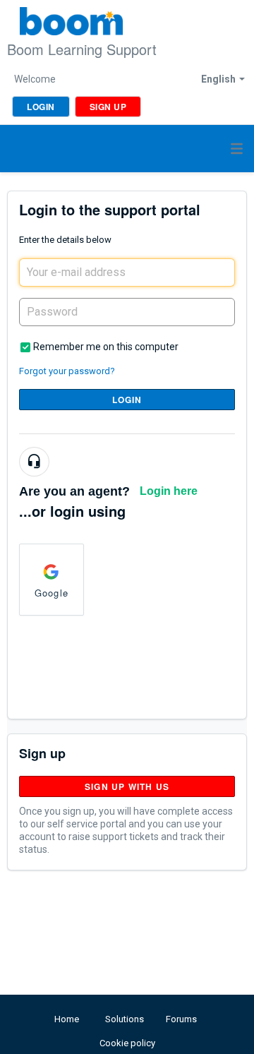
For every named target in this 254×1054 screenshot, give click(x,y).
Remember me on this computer (106, 346)
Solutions (124, 1019)
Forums (181, 1019)
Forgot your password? (67, 371)
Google (51, 592)
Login (127, 399)
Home (66, 1019)
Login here (169, 491)
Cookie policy (127, 1043)
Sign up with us (127, 786)
